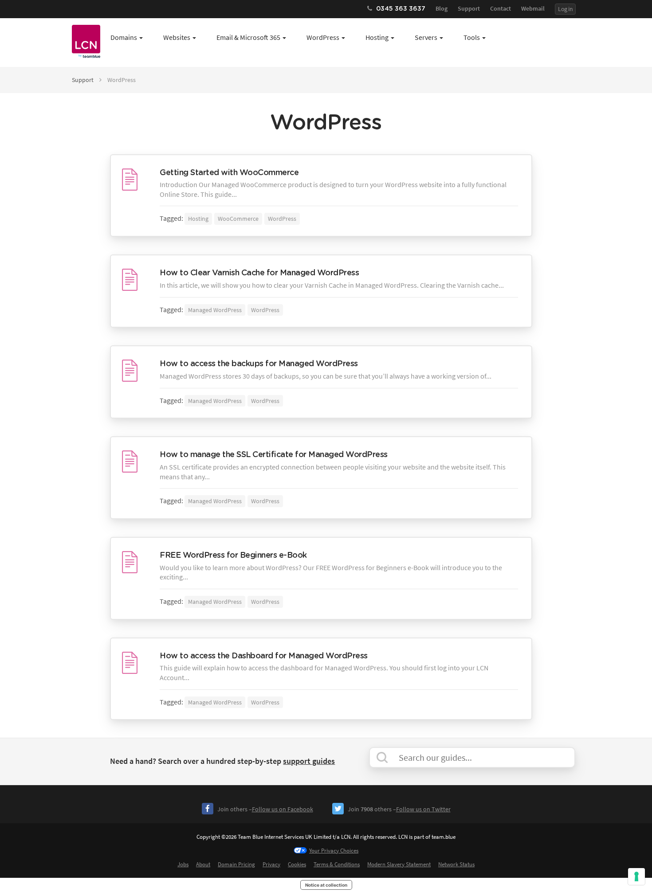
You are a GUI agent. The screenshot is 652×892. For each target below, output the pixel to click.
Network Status (456, 864)
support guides (309, 761)
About (203, 864)
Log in (565, 9)
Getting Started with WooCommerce (229, 173)
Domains (123, 37)
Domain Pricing (236, 864)
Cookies (297, 864)
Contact (500, 8)
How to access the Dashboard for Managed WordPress (264, 656)
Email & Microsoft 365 (248, 37)
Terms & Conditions (337, 864)
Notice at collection (326, 885)
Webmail (533, 8)
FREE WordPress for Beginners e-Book (233, 555)
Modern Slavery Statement (399, 864)
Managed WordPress (215, 310)
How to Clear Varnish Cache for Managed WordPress (259, 273)
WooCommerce (238, 219)
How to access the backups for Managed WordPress (259, 364)
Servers (426, 37)
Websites (176, 37)
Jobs (183, 864)
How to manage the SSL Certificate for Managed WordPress (274, 455)
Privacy (271, 864)
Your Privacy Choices (333, 850)
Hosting (377, 37)
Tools (471, 37)
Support (469, 8)
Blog (442, 8)
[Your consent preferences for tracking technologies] (636, 876)
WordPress (322, 37)
